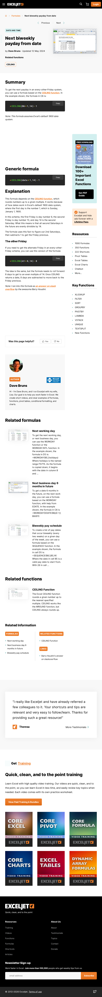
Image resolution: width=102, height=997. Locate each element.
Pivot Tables (81, 256)
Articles (8, 954)
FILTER (78, 298)
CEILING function (51, 92)
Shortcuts (9, 949)
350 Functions (82, 247)
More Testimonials (76, 727)
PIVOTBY (79, 311)
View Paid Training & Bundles (23, 802)
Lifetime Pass (81, 222)
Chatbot (79, 269)
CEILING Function (43, 589)
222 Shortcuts (82, 251)
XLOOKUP (80, 294)
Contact (54, 943)
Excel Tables (81, 260)
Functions (9, 938)
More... (78, 273)
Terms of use (35, 991)
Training (24, 763)
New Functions (82, 333)
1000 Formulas (82, 243)
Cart (87, 4)
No (58, 341)
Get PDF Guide (83, 194)
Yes (46, 341)
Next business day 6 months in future (45, 485)
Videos (8, 933)
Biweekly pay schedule (47, 525)
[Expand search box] (81, 4)
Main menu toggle (3, 4)
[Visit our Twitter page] (95, 992)
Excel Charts (81, 264)
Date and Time (13, 30)
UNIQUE (79, 324)
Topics (54, 938)
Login (96, 4)
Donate (54, 949)
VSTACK (79, 320)
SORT (77, 303)
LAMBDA (79, 315)
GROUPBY (80, 307)
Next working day (43, 431)
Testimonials (57, 933)
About (54, 927)
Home (6, 15)
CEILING (10, 64)
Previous (45, 23)
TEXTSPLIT (80, 328)
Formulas (16, 16)
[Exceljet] (19, 909)
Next (58, 23)
